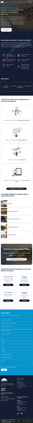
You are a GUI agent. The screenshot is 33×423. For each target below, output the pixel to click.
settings (10, 422)
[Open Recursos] (17, 2)
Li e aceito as (9, 367)
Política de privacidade (11, 367)
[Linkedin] (21, 413)
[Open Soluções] (8, 2)
